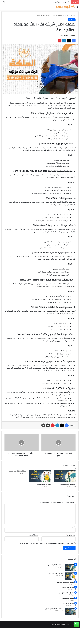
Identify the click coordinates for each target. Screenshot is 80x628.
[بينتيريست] (59, 40)
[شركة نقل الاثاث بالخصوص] (65, 476)
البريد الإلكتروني (71, 535)
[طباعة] (43, 425)
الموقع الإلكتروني (34, 535)
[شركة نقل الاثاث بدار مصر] (40, 476)
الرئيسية (71, 15)
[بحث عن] (78, 8)
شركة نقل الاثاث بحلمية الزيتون (54, 609)
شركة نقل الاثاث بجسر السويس (17, 471)
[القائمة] (2, 8)
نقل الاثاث (65, 15)
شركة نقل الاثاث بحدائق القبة (67, 593)
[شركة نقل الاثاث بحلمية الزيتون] (70, 611)
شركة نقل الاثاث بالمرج (69, 598)
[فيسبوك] (74, 40)
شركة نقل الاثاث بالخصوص (68, 484)
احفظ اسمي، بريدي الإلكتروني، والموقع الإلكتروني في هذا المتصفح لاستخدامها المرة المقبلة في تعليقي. (46, 543)
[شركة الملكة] (65, 7)
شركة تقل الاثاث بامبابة (64, 2)
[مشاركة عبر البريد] (48, 425)
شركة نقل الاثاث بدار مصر (43, 484)
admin (72, 35)
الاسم (74, 526)
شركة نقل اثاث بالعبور (69, 603)
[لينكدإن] (64, 40)
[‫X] (69, 40)
